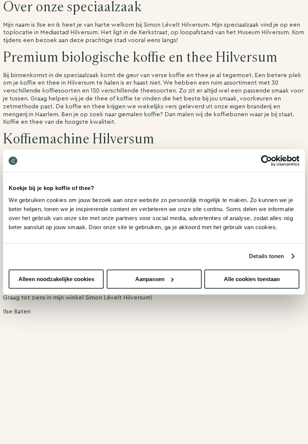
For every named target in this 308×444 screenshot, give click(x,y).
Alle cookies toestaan (252, 279)
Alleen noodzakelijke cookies (56, 279)
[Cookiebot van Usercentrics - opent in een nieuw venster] (266, 160)
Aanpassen (150, 279)
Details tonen (266, 256)
